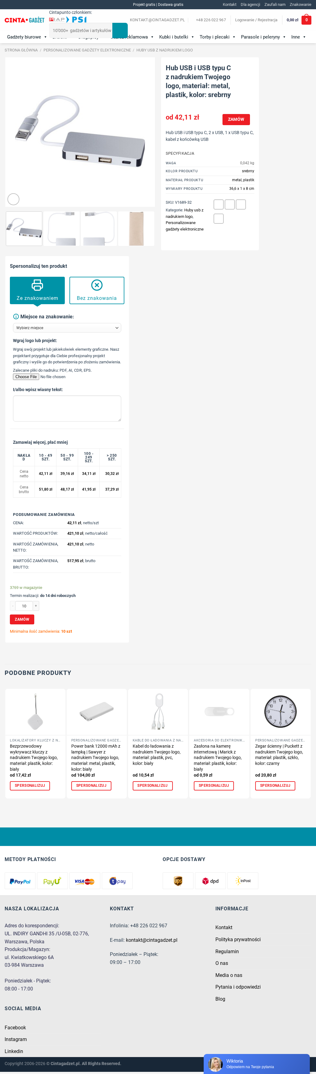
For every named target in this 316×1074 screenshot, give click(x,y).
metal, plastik (243, 180)
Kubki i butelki (173, 37)
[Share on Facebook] (219, 204)
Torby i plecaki (215, 37)
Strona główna (21, 50)
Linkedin (14, 1051)
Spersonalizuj (30, 785)
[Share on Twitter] (230, 204)
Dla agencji (250, 4)
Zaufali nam (274, 4)
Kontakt (229, 4)
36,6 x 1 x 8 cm (241, 188)
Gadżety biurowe (24, 37)
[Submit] (120, 30)
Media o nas (228, 975)
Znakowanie (300, 4)
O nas (221, 963)
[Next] (144, 132)
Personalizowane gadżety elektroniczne (87, 50)
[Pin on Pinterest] (241, 204)
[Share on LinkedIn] (219, 219)
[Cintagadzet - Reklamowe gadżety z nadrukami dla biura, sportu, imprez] (24, 20)
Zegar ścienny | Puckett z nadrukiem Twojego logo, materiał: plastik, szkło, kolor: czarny (279, 755)
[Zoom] (13, 199)
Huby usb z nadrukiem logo (164, 50)
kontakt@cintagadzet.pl (151, 940)
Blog (220, 999)
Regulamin (227, 951)
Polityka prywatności (238, 939)
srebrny (248, 171)
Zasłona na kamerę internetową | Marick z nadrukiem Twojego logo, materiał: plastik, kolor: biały (218, 758)
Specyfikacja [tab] (180, 153)
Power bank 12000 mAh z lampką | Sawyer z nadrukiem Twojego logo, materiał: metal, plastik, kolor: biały (95, 758)
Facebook (15, 1028)
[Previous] (16, 132)
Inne (295, 37)
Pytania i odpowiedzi (238, 987)
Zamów (236, 119)
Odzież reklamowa (129, 37)
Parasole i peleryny (260, 37)
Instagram (16, 1039)
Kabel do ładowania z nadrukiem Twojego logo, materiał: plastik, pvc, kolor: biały (157, 755)
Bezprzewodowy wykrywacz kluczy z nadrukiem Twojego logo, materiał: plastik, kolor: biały (34, 758)
